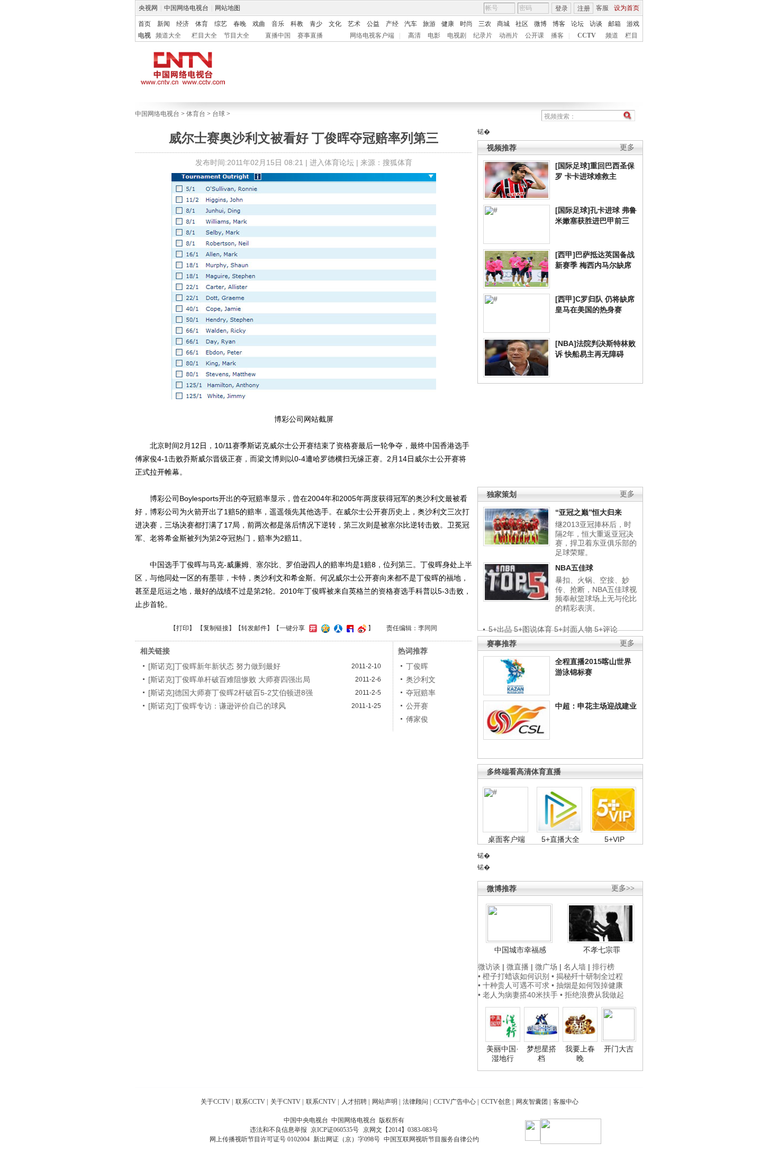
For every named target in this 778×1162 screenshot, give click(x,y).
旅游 (429, 24)
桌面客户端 (506, 839)
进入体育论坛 (332, 162)
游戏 (633, 24)
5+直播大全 (560, 839)
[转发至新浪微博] (360, 628)
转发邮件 (254, 628)
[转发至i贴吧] (349, 628)
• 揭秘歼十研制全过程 (587, 976)
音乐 (278, 24)
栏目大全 (204, 35)
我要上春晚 (580, 1054)
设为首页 (626, 8)
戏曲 (258, 24)
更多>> (623, 888)
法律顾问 (415, 1101)
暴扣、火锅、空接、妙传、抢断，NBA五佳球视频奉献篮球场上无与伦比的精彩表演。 (596, 594)
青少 (316, 24)
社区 (521, 24)
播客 (557, 35)
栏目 (631, 35)
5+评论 (606, 629)
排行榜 (603, 967)
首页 (144, 24)
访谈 (596, 24)
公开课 (534, 35)
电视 (144, 35)
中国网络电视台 (186, 8)
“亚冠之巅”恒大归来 (588, 512)
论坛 (577, 24)
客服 (602, 8)
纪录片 (482, 35)
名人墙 (575, 967)
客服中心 (565, 1101)
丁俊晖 (417, 666)
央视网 (148, 8)
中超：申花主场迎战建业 (596, 706)
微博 (540, 24)
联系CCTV (250, 1101)
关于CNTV (285, 1101)
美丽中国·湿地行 (502, 1054)
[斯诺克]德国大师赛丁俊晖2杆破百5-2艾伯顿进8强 (230, 692)
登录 (561, 8)
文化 (335, 24)
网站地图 (227, 8)
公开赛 (417, 706)
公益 (373, 24)
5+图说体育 (533, 629)
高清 (414, 35)
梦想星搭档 (541, 1054)
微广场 (546, 967)
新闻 (163, 24)
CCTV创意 (496, 1101)
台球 (218, 113)
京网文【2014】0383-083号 (400, 1129)
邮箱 (614, 24)
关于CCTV (215, 1101)
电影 (434, 35)
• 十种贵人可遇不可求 (514, 985)
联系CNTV (321, 1101)
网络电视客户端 (372, 35)
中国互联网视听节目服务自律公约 (431, 1139)
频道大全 (168, 35)
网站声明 (384, 1101)
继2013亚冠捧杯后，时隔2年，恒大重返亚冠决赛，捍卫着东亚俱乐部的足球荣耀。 (596, 538)
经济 (182, 24)
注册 (583, 8)
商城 (503, 24)
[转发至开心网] (311, 628)
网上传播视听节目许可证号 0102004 (260, 1139)
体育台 (195, 113)
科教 (297, 24)
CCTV (586, 35)
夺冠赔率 (421, 692)
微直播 (517, 967)
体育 (201, 24)
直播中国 (278, 35)
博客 (559, 24)
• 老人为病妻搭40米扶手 (518, 995)
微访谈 (489, 967)
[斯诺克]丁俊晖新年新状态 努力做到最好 (214, 666)
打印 (182, 628)
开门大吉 (619, 1049)
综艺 (220, 24)
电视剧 (456, 35)
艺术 (354, 24)
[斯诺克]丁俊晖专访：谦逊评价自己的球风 (217, 706)
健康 (447, 24)
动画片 (508, 35)
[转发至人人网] (336, 628)
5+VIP (614, 839)
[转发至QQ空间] (324, 628)
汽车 (410, 24)
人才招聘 (354, 1101)
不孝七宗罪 (601, 950)
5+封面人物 (573, 629)
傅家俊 (417, 719)
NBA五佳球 (574, 568)
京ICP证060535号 (335, 1129)
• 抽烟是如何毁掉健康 (587, 985)
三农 (484, 24)
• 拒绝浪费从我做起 (592, 995)
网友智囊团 (532, 1101)
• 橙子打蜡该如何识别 (513, 976)
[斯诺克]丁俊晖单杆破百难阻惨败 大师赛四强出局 (229, 679)
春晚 (239, 24)
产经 (392, 24)
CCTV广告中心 (454, 1101)
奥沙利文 (421, 679)
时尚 (466, 24)
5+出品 (500, 629)
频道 (611, 35)
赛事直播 (310, 35)
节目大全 (236, 35)
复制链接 (216, 628)
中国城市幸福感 (520, 950)
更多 (627, 147)
